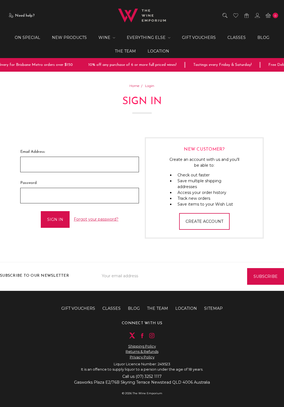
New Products (69, 37)
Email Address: (32, 152)
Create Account (204, 221)
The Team (125, 51)
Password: (28, 183)
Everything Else (147, 37)
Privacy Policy (142, 357)
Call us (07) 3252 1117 (142, 376)
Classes (236, 37)
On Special (27, 37)
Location (158, 51)
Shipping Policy (142, 346)
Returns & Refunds (142, 351)
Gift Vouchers (199, 37)
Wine (104, 37)
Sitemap (213, 308)
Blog (263, 37)
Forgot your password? (96, 219)
